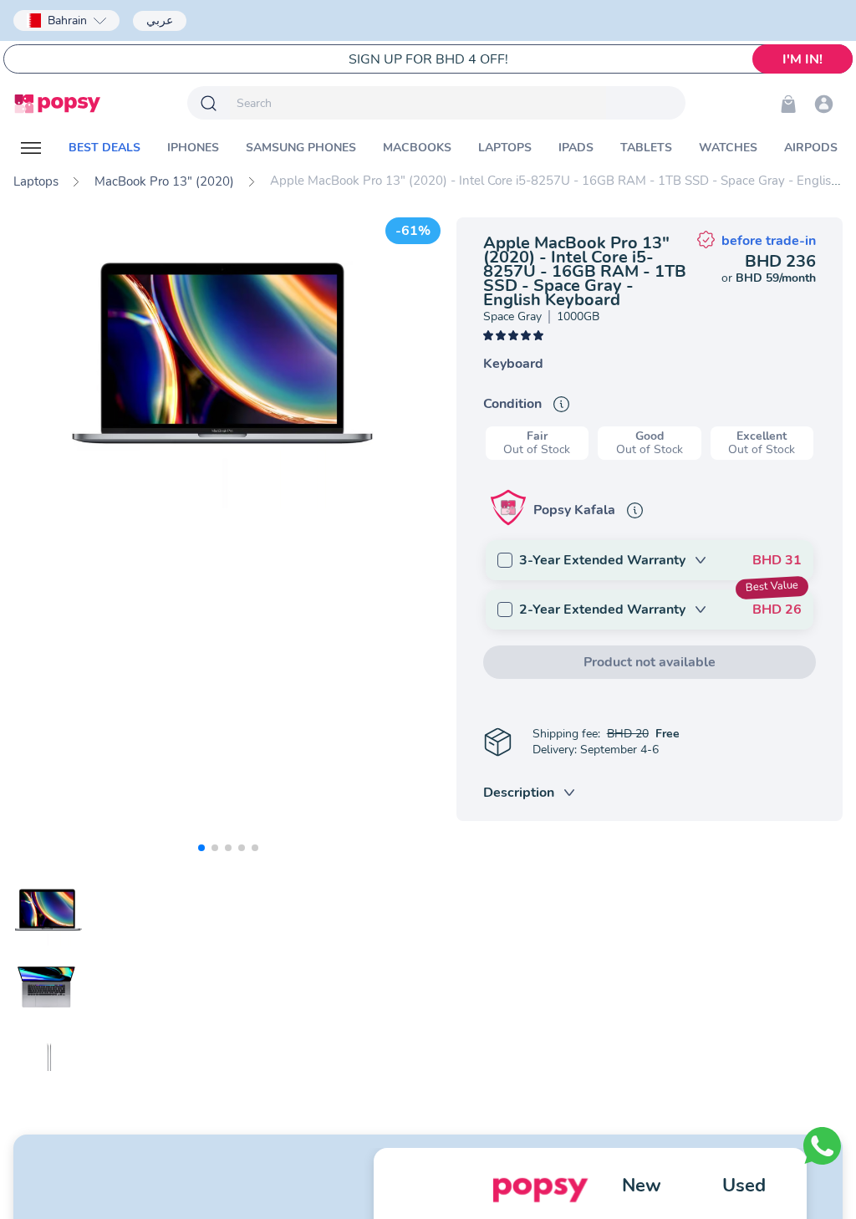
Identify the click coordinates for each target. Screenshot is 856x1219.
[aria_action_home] (57, 104)
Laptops (36, 181)
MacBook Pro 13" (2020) (164, 181)
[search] (418, 103)
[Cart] (788, 103)
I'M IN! (802, 59)
